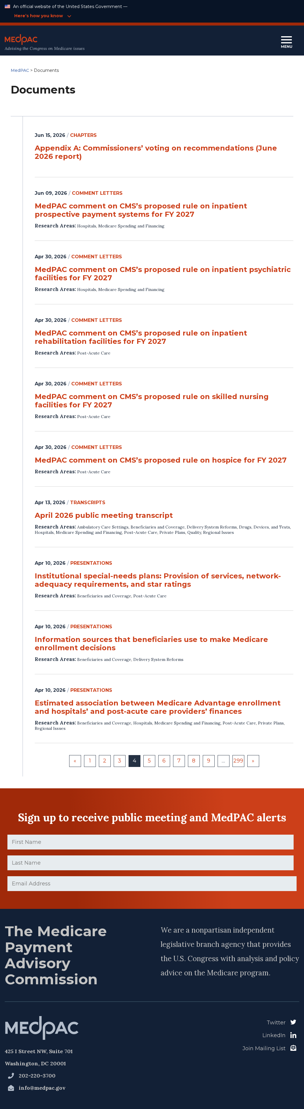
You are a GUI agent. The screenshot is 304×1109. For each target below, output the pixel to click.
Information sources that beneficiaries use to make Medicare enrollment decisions (151, 643)
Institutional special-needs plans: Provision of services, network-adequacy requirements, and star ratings (158, 580)
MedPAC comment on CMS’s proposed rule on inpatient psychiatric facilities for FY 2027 (163, 273)
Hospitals (86, 226)
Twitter (276, 1022)
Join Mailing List (264, 1048)
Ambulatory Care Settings (103, 527)
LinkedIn (274, 1035)
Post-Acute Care (93, 353)
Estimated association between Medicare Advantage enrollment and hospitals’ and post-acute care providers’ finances (158, 707)
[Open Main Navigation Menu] (286, 43)
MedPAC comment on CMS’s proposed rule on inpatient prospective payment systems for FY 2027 (141, 210)
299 (238, 760)
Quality (194, 532)
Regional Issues (218, 532)
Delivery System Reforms (212, 527)
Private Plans (172, 532)
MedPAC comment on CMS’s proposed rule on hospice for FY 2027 (160, 460)
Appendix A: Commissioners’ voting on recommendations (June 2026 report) (156, 152)
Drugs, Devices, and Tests (264, 527)
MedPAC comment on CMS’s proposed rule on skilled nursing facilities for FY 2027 (152, 401)
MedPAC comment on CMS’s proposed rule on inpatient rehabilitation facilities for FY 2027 (141, 337)
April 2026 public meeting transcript (104, 515)
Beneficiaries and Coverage (158, 527)
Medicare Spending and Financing (131, 226)
